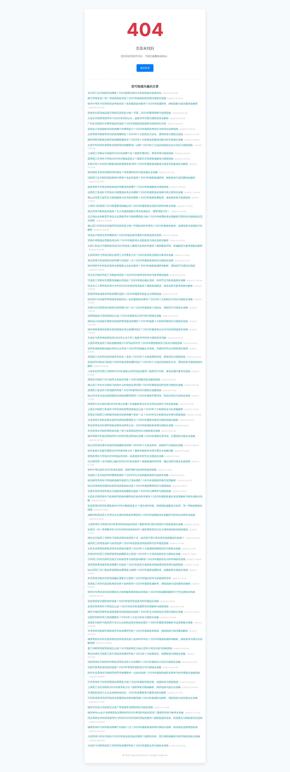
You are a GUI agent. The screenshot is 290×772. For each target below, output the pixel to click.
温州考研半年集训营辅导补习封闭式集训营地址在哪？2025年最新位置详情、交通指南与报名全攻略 (141, 435)
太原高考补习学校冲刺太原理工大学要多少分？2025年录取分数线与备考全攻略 (130, 254)
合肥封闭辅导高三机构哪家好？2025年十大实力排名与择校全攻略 (123, 617)
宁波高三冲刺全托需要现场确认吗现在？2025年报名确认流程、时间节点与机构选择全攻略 (136, 280)
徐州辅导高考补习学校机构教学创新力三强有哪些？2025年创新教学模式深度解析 (132, 480)
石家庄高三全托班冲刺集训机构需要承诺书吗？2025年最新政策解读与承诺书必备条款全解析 (138, 163)
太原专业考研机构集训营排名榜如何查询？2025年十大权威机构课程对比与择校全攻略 (134, 548)
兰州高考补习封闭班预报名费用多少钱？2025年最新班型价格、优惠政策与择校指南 (133, 681)
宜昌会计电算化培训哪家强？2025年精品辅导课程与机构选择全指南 (124, 235)
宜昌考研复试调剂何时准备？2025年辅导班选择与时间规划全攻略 (123, 601)
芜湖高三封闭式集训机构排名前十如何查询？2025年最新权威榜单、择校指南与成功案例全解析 (139, 583)
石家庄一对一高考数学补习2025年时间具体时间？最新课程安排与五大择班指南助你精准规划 (138, 529)
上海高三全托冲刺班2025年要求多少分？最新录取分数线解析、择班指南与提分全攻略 (134, 687)
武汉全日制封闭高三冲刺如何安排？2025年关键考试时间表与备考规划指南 (128, 274)
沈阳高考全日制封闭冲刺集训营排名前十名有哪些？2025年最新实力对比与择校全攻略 (134, 661)
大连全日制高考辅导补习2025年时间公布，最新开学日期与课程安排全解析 (128, 118)
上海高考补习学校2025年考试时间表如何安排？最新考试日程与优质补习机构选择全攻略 (135, 524)
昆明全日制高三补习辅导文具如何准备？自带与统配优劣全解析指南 (124, 379)
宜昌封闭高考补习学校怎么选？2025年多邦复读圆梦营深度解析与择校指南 (128, 606)
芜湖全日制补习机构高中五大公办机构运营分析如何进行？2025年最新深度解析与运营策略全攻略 (140, 622)
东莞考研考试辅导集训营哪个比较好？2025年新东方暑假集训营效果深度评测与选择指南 (135, 564)
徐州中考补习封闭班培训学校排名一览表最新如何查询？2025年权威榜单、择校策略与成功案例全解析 (143, 103)
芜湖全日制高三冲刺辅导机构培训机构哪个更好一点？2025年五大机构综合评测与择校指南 (136, 414)
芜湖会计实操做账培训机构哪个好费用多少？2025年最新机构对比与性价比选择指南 (133, 128)
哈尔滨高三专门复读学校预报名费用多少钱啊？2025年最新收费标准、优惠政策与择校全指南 (138, 569)
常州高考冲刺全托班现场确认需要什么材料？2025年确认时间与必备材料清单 (129, 578)
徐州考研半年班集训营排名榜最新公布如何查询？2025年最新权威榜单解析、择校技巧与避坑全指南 (141, 265)
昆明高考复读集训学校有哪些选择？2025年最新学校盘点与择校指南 (124, 293)
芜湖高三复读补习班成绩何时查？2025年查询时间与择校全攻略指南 (124, 390)
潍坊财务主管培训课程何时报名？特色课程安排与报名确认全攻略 (123, 172)
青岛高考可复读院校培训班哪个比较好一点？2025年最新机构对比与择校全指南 (130, 260)
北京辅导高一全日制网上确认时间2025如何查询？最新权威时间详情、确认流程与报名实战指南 (139, 461)
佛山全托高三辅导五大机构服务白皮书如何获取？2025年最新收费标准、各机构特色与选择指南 (139, 197)
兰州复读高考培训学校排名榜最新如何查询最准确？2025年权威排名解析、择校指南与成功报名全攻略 (143, 697)
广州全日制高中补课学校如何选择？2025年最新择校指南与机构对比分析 (127, 123)
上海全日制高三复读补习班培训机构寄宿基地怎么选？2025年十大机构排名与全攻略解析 (135, 409)
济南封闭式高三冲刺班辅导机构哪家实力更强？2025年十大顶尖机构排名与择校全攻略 (134, 553)
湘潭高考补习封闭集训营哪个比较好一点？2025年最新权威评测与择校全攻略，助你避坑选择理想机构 (143, 727)
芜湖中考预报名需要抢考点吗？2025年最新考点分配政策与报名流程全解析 (128, 240)
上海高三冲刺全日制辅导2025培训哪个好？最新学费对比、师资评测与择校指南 (130, 153)
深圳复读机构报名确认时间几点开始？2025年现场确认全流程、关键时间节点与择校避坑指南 (138, 348)
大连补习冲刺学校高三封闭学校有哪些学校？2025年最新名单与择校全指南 (128, 745)
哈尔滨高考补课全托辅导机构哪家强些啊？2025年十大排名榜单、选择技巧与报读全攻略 (135, 445)
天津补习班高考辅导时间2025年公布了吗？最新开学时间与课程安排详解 (127, 337)
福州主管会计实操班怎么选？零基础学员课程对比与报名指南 (120, 707)
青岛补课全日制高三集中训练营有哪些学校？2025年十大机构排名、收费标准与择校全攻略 (136, 653)
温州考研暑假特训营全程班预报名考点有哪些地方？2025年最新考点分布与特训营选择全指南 (138, 329)
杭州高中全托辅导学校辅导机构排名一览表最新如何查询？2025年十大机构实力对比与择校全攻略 (140, 299)
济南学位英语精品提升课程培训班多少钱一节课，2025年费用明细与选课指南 (129, 112)
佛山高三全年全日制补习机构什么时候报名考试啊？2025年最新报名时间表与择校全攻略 (135, 384)
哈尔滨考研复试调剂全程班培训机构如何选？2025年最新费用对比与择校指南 (129, 485)
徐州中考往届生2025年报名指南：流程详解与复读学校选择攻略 (122, 469)
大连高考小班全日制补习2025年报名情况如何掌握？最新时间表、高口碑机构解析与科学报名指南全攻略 (144, 736)
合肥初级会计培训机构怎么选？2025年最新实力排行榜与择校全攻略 (124, 315)
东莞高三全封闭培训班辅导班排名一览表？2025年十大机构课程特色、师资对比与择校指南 (136, 356)
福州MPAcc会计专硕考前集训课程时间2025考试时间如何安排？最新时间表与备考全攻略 (136, 712)
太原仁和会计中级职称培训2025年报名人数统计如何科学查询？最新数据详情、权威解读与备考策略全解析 (145, 245)
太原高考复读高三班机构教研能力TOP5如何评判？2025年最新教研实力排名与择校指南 (135, 342)
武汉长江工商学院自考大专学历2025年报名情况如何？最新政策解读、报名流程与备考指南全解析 (140, 285)
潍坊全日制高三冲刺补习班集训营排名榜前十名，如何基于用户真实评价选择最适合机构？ (136, 537)
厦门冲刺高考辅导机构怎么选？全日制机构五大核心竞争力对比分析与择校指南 (130, 648)
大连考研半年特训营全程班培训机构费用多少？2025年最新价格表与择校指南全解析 (133, 419)
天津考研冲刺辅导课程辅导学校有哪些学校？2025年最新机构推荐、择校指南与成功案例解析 (138, 630)
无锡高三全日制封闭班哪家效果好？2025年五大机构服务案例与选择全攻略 (128, 475)
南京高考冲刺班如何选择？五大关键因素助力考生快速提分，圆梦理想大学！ (129, 211)
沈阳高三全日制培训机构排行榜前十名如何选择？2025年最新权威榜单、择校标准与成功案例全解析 (141, 177)
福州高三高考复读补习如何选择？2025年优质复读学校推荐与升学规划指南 (128, 543)
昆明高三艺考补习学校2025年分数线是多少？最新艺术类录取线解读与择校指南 (130, 158)
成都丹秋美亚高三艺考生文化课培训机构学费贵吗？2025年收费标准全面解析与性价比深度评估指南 (141, 514)
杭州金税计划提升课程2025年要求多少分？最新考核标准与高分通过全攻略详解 (130, 450)
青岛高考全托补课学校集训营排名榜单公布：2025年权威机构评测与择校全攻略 (130, 425)
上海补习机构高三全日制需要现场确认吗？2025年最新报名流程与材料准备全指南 (132, 205)
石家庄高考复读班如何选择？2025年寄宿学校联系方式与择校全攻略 (124, 667)
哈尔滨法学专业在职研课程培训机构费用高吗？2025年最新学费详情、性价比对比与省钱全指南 (139, 395)
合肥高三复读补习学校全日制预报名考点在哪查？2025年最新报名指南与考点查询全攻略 (135, 192)
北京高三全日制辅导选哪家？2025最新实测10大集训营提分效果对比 (124, 92)
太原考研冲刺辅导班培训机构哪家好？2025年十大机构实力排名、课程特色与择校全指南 (135, 134)
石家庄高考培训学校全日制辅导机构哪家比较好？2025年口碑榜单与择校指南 (129, 491)
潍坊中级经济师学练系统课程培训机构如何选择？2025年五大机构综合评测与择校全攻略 (135, 611)
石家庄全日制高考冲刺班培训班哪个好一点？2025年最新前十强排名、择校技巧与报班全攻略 (138, 307)
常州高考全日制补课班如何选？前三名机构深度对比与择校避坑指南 (124, 430)
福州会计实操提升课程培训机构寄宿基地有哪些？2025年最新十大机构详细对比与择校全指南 (138, 321)
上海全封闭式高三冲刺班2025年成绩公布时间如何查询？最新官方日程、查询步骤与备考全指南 (139, 371)
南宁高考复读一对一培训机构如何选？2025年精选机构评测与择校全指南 (127, 98)
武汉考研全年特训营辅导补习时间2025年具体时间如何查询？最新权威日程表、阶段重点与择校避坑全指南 (145, 717)
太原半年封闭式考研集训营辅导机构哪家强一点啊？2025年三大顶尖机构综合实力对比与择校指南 (140, 145)
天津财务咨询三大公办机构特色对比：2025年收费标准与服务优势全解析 (127, 692)
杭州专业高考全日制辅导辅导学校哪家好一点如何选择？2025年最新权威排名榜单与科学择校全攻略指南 (144, 672)
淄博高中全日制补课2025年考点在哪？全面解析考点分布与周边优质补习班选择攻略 (133, 403)
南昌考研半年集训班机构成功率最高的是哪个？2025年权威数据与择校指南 (128, 186)
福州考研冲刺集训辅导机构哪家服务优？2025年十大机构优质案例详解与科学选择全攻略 (135, 139)
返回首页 (145, 67)
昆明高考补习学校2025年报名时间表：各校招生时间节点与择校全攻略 (126, 456)
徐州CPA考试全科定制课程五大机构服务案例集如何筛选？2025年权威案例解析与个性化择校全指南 (141, 591)
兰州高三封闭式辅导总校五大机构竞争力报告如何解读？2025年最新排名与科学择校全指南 (136, 559)
